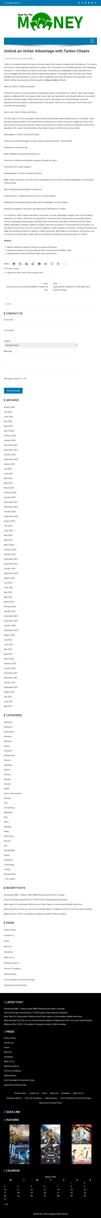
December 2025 (10, 445)
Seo (5, 845)
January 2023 (10, 611)
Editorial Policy (10, 974)
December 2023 (10, 559)
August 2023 (9, 578)
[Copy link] (64, 263)
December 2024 (10, 502)
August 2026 (9, 407)
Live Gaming (9, 808)
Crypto (7, 746)
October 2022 (10, 625)
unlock (41, 273)
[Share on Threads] (58, 263)
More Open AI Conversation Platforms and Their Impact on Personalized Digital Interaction (43, 904)
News (6, 822)
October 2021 (10, 682)
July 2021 (8, 697)
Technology (9, 864)
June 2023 (8, 587)
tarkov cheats (21, 273)
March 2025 (9, 488)
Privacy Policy (10, 930)
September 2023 (11, 573)
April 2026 (8, 426)
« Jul (6, 1204)
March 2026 (9, 431)
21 (58, 1192)
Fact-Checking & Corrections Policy (19, 979)
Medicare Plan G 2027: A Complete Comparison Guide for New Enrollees (35, 914)
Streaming (8, 860)
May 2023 (8, 592)
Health (6, 789)
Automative (9, 732)
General (7, 784)
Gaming (16, 269)
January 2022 (10, 668)
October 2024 (10, 511)
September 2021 (11, 687)
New (6, 817)
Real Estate (9, 836)
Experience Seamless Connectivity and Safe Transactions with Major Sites (39, 250)
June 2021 (8, 701)
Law (5, 803)
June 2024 (8, 530)
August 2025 (9, 464)
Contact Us (9, 935)
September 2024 (11, 516)
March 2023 (9, 602)
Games (7, 770)
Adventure (8, 722)
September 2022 (11, 630)
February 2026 (10, 435)
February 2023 (10, 606)
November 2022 (11, 621)
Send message (13, 390)
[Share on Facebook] (13, 263)
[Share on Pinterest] (39, 263)
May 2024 (8, 535)
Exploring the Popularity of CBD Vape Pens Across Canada (71, 286)
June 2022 (8, 644)
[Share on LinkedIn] (26, 263)
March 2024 (9, 545)
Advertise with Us (11, 963)
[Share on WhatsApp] (32, 263)
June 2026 (8, 416)
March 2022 (9, 659)
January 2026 (10, 440)
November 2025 (11, 450)
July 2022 (8, 640)
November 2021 (11, 678)
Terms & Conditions (12, 968)
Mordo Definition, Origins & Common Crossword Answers (32, 247)
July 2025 (8, 469)
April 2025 (8, 483)
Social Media (9, 850)
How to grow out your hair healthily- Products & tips (27, 286)
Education (8, 751)
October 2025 (10, 454)
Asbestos (8, 727)
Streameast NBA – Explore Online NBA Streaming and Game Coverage (34, 895)
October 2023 (10, 568)
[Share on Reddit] (45, 263)
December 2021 (10, 673)
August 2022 (9, 635)
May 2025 (8, 478)
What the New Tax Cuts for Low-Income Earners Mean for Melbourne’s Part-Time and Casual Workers (48, 909)
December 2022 (10, 616)
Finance (7, 760)
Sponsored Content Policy (15, 985)
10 (5, 1189)
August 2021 (9, 692)
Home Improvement (12, 793)
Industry (7, 798)
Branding (7, 736)
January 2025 (10, 497)
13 (45, 1189)
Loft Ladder (9, 879)
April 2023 (8, 597)
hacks (14, 273)
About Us (8, 946)
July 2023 (8, 583)
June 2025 (8, 473)
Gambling (8, 765)
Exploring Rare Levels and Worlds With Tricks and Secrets (32, 253)
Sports (7, 855)
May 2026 (8, 421)
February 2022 (10, 663)
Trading (7, 869)
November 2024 (11, 507)
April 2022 (8, 654)
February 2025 (10, 492)
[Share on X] (20, 263)
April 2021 (8, 706)
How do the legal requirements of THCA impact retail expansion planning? (36, 899)
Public (6, 831)
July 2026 (8, 412)
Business (8, 741)
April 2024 (8, 540)
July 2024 (8, 526)
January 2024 (10, 554)
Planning (7, 826)
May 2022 (8, 649)
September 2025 (11, 459)
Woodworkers (10, 874)
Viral (52, 1214)
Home (6, 941)
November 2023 (11, 564)
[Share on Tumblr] (51, 263)
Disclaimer (8, 952)
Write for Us (9, 957)
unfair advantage (32, 273)
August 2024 (9, 521)
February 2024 (10, 549)
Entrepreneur (9, 755)
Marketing (8, 812)
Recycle (7, 841)
